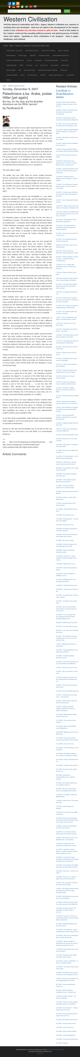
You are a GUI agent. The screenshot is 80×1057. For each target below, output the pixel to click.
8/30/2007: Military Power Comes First (66, 622)
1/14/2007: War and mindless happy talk (67, 691)
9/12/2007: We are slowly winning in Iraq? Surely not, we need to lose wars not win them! (66, 609)
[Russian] (35, 7)
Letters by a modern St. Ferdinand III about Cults (32, 46)
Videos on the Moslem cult (56, 75)
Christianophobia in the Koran (60, 55)
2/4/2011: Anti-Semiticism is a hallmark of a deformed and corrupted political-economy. (67, 409)
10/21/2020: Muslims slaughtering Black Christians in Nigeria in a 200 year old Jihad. (67, 131)
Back (4, 86)
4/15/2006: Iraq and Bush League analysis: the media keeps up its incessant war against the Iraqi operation (67, 859)
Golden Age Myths (11, 65)
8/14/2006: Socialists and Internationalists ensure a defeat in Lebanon (65, 777)
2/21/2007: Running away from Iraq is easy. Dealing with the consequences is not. (66, 679)
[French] (9, 7)
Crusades (29, 60)
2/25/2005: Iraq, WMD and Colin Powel (67, 1039)
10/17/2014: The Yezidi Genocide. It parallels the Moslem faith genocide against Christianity (66, 227)
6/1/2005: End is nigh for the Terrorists (66, 1019)
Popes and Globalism (12, 75)
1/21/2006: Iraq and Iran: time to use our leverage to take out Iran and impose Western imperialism (67, 918)
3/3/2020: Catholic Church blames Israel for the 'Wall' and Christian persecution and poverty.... (67, 170)
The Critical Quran (32, 75)
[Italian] (22, 7)
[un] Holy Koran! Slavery (32, 50)
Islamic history (65, 65)
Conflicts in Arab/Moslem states (15, 60)
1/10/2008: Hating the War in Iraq (65, 564)
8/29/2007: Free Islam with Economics (66, 626)
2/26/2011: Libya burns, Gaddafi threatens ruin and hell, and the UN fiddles (65, 390)
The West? (43, 75)
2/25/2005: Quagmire (62, 1043)
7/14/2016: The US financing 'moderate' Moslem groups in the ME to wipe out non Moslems (67, 186)
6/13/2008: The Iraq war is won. (65, 525)
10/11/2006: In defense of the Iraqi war (67, 765)
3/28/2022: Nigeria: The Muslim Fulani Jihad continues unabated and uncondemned (66, 112)
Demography (38, 60)
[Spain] (18, 7)
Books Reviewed (10, 55)
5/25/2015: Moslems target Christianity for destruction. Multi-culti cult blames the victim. (67, 194)
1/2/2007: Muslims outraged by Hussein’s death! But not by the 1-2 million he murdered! (65, 708)
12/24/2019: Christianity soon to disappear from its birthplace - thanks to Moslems (67, 178)
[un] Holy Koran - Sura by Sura (14, 50)
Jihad (19, 70)
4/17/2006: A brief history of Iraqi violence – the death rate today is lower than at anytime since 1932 (67, 851)
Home (6, 46)
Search (67, 11)
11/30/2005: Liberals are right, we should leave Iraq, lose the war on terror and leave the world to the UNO (67, 943)
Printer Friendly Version (16, 86)
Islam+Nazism (54, 65)
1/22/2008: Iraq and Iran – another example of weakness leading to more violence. (66, 558)
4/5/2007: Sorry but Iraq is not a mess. (66, 667)
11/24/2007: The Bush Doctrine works (66, 585)
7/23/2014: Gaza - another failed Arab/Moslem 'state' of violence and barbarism (66, 266)
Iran (36, 65)
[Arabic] (26, 7)
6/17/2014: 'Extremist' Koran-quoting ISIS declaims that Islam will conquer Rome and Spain (66, 286)
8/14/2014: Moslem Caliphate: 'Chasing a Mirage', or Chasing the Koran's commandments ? (67, 259)
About (11, 46)
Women (8, 80)
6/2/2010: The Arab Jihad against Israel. (67, 435)
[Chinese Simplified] (30, 7)
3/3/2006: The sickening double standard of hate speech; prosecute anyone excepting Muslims (67, 890)
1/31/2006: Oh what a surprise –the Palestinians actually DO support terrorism (66, 910)
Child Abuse (33, 55)
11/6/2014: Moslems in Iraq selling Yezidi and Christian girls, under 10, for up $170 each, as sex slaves (67, 214)
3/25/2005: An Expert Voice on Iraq (66, 1023)
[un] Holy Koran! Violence (48, 50)
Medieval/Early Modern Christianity (48, 70)
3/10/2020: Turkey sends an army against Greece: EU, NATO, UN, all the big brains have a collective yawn (66, 163)
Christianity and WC (44, 55)
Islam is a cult (44, 65)
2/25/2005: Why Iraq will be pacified (66, 1031)
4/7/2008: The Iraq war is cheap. (65, 540)
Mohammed (63, 70)
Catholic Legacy (22, 55)
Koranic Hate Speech (29, 70)
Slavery (22, 75)
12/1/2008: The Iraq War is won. (65, 515)
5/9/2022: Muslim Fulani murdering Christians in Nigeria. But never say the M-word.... (66, 104)
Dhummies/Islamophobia (51, 60)
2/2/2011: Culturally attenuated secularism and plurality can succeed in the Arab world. (66, 417)
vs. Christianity (70, 75)
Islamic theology (10, 70)
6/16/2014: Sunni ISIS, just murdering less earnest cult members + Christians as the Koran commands (67, 300)
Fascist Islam (64, 60)
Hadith (21, 65)
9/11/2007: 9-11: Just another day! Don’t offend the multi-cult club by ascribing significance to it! (65, 616)
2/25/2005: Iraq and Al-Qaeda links (65, 1035)
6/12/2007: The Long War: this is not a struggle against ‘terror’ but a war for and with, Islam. (66, 638)
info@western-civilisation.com (56, 1049)
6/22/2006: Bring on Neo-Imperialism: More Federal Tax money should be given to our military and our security (67, 820)
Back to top (40, 1053)
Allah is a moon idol (63, 50)
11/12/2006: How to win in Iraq (64, 744)
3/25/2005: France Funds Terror (65, 1027)
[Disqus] (27, 481)
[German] (13, 7)
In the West (29, 65)
